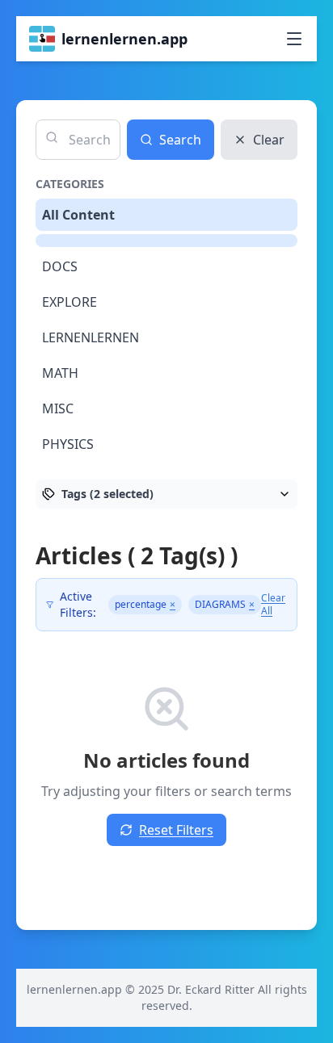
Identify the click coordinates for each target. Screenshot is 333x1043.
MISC (58, 408)
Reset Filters (176, 830)
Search (180, 140)
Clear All (273, 605)
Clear (269, 140)
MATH (60, 373)
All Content (78, 215)
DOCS (60, 266)
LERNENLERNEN (90, 337)
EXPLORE (69, 302)
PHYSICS (68, 444)
